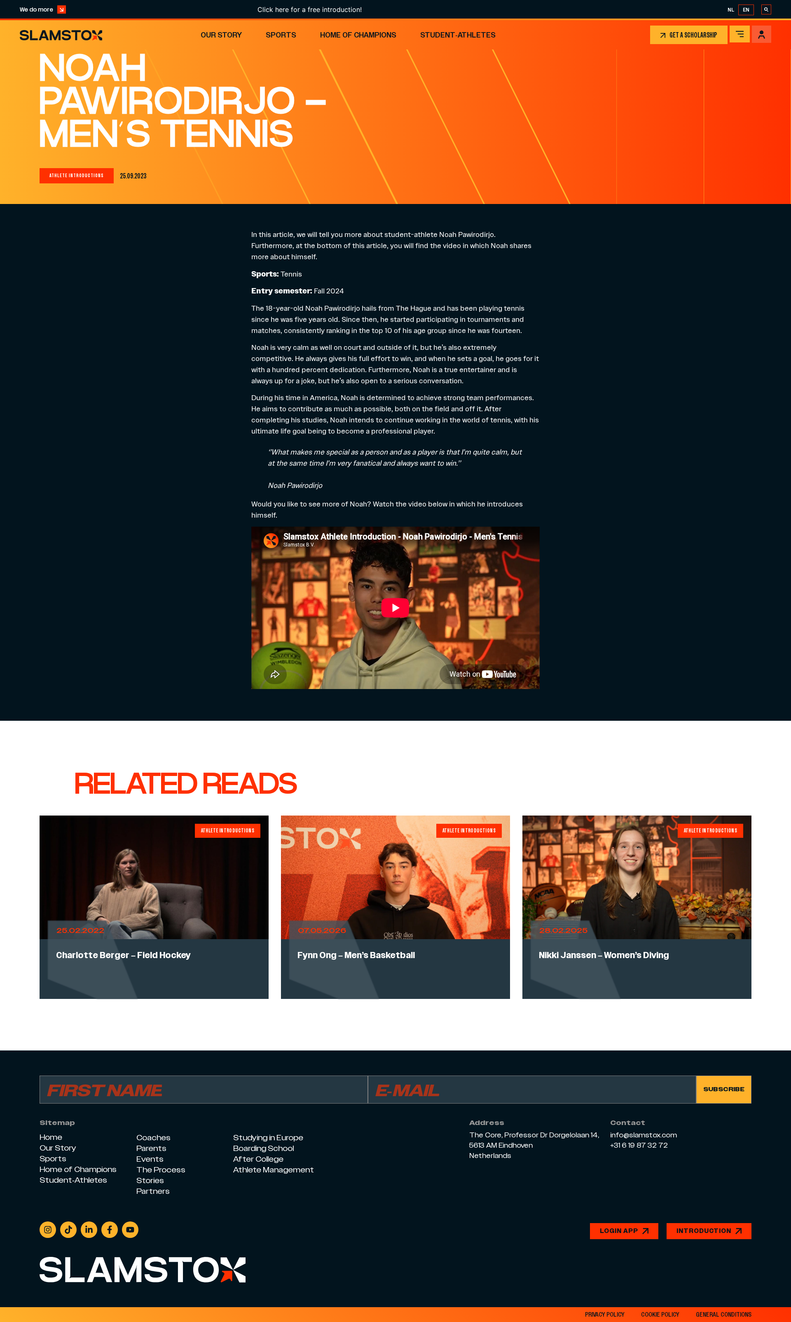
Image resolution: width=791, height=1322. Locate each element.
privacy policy (605, 1314)
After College (258, 1159)
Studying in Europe (268, 1137)
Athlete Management (273, 1170)
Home (51, 1137)
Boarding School (263, 1148)
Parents (151, 1148)
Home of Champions (358, 35)
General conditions (723, 1314)
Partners (153, 1191)
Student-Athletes (458, 35)
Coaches (153, 1137)
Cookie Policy (660, 1314)
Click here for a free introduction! (272, 9)
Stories (150, 1180)
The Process (160, 1170)
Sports (281, 35)
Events (150, 1159)
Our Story (221, 35)
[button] (740, 34)
